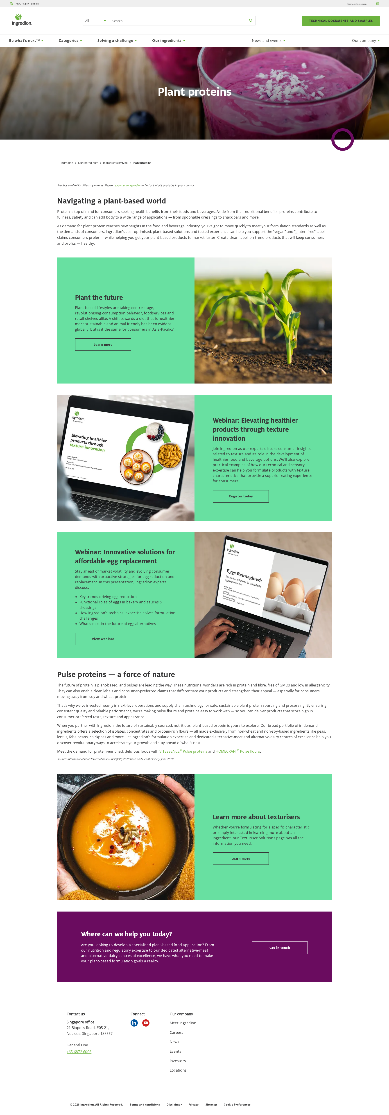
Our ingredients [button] (166, 40)
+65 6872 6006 (79, 1051)
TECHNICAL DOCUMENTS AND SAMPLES (341, 21)
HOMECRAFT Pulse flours (238, 751)
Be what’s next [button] (24, 40)
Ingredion (67, 163)
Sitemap (211, 1104)
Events (175, 1051)
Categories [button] (68, 40)
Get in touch (279, 948)
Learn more (103, 344)
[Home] (21, 26)
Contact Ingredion (356, 3)
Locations (178, 1070)
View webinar (103, 639)
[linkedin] (135, 1023)
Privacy (193, 1104)
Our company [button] (364, 40)
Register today (241, 496)
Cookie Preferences (237, 1104)
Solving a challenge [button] (115, 40)
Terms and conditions (145, 1104)
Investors (178, 1060)
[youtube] (147, 1023)
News (174, 1041)
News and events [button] (267, 40)
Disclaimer (174, 1104)
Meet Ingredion (183, 1022)
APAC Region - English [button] (27, 3)
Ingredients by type (115, 163)
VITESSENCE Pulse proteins (183, 751)
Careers (176, 1032)
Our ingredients (88, 163)
